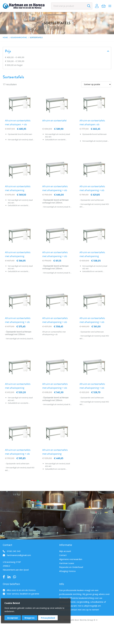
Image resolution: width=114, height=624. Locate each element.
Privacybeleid (48, 617)
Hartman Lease (66, 563)
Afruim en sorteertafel (54, 120)
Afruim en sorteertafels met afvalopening (17, 188)
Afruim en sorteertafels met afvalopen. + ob (17, 122)
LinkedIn (9, 577)
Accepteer (12, 617)
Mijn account (65, 551)
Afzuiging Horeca (67, 571)
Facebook (4, 577)
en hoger (14, 65)
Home (5, 37)
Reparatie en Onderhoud (71, 567)
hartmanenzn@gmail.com (19, 555)
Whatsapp (14, 577)
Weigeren (29, 617)
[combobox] (71, 5)
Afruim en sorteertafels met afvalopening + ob (55, 188)
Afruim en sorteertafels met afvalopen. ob (92, 122)
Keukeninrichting (19, 37)
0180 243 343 (14, 551)
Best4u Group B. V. (89, 619)
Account (97, 6)
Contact (63, 555)
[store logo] (23, 5)
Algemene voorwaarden (70, 559)
